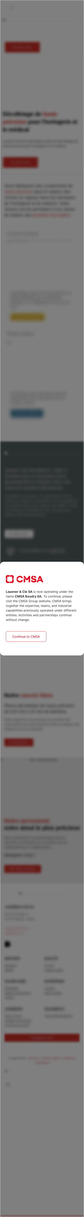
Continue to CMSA (26, 636)
